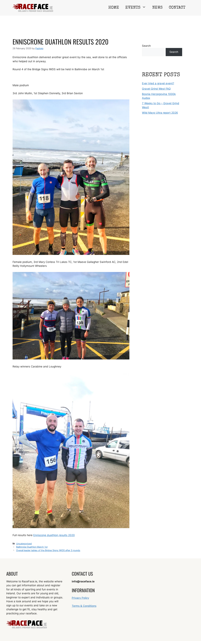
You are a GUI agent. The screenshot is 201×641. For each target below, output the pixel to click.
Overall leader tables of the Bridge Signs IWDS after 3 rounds (48, 550)
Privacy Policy (80, 597)
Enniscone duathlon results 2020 (54, 535)
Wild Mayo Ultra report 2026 (160, 112)
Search (146, 45)
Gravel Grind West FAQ (156, 88)
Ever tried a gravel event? (158, 83)
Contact (177, 8)
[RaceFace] (33, 7)
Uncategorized (24, 543)
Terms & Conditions (84, 605)
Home (113, 8)
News (157, 8)
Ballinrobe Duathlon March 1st (32, 547)
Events (132, 8)
